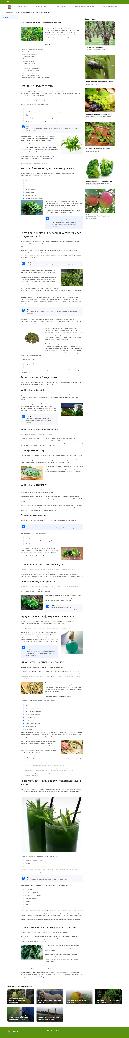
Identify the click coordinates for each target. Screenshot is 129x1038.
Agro (9, 2)
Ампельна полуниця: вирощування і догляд (98, 148)
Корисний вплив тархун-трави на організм (32, 49)
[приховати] (81, 45)
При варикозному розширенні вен (31, 70)
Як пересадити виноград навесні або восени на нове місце (99, 114)
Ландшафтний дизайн (42, 6)
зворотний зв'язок (90, 1030)
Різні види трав (61, 6)
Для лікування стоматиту (29, 63)
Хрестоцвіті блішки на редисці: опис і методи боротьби (99, 81)
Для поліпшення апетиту (29, 66)
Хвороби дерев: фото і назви (94, 47)
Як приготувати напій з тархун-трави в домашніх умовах (36, 77)
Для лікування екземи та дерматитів (32, 58)
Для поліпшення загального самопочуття (33, 68)
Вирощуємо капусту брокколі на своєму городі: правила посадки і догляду (99, 181)
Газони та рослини (22, 6)
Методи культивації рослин (110, 6)
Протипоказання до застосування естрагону (33, 80)
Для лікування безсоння (29, 56)
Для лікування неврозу (28, 61)
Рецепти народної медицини (29, 54)
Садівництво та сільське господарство (84, 6)
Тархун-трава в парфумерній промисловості (33, 73)
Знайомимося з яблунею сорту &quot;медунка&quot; (94, 215)
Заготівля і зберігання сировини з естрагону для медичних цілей (38, 51)
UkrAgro (9, 6)
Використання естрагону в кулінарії (31, 75)
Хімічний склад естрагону (28, 47)
